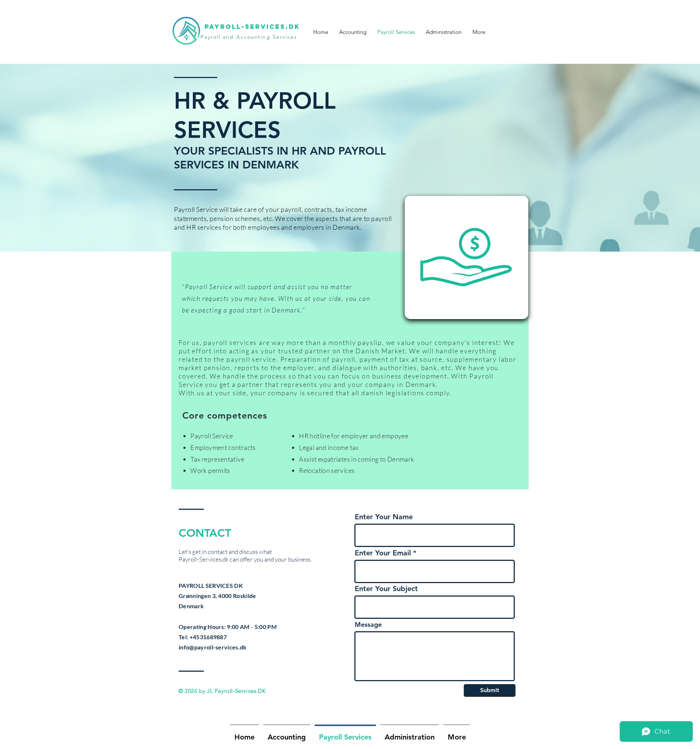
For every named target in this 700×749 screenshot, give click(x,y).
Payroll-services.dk (252, 27)
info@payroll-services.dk (213, 647)
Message (368, 624)
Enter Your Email (383, 552)
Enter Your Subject (386, 588)
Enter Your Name (384, 516)
